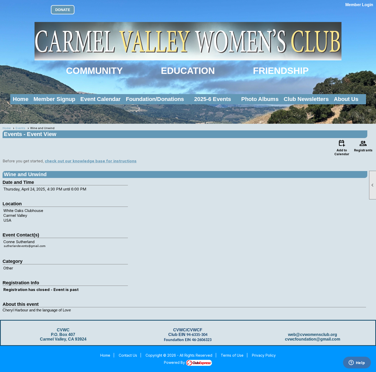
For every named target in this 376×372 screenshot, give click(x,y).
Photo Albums (260, 99)
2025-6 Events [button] (212, 99)
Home (20, 99)
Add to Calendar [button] (341, 147)
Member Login (359, 5)
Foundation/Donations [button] (155, 99)
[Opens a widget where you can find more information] (357, 363)
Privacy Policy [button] (264, 355)
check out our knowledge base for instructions (91, 161)
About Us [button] (346, 99)
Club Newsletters (306, 99)
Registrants (363, 145)
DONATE (62, 10)
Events (20, 128)
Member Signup (54, 99)
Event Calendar (100, 99)
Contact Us (128, 355)
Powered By (175, 362)
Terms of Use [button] (232, 355)
